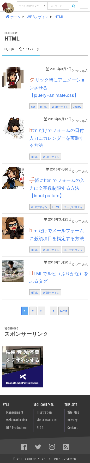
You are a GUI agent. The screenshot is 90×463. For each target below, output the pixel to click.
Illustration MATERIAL (44, 414)
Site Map (73, 412)
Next (63, 310)
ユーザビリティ (73, 207)
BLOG (40, 428)
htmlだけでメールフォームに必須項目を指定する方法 (56, 233)
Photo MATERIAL (47, 420)
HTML (43, 106)
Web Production (16, 420)
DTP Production (16, 428)
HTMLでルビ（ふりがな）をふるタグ (58, 276)
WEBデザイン (60, 106)
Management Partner (14, 414)
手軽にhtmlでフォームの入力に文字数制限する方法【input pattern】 (56, 187)
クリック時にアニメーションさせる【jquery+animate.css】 (57, 86)
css (33, 106)
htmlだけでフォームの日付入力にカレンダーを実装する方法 (56, 137)
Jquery (77, 106)
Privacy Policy (72, 421)
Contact (72, 428)
